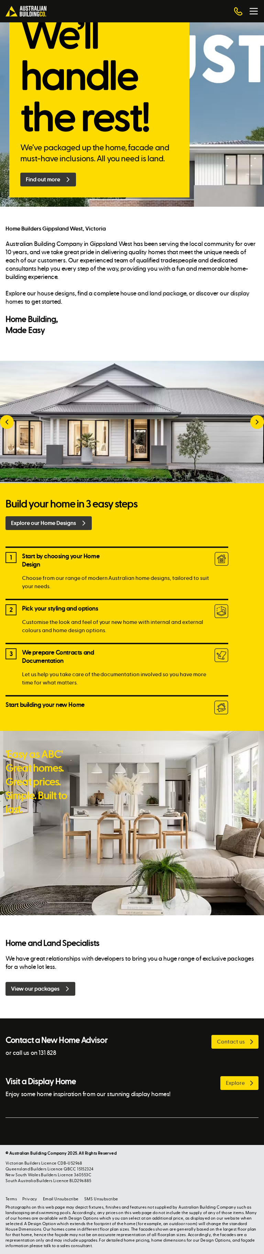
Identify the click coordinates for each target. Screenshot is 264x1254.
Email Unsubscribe (61, 1199)
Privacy (29, 1199)
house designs (56, 293)
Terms (11, 1199)
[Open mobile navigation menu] (254, 11)
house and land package (153, 293)
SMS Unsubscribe (101, 1199)
